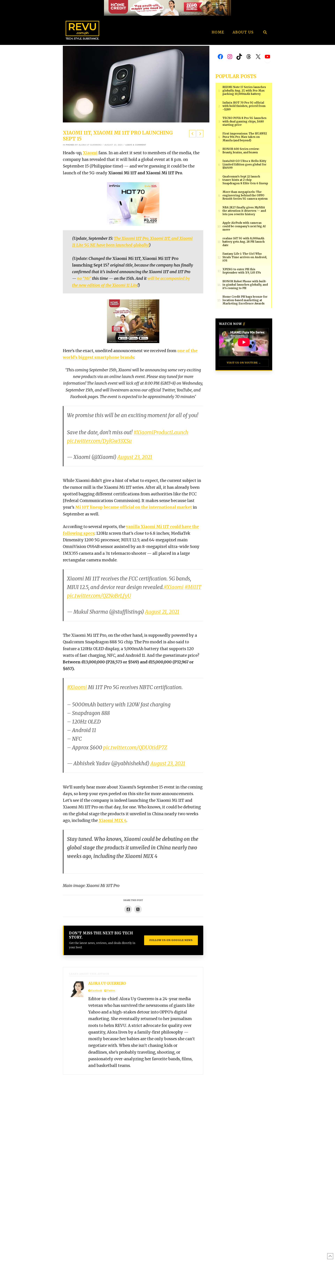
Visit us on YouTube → (244, 362)
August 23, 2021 (134, 457)
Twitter (110, 990)
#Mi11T (193, 587)
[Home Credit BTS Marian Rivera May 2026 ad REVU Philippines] (133, 320)
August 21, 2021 (162, 612)
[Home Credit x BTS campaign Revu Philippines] (167, 7)
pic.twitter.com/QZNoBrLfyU (99, 596)
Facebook (96, 990)
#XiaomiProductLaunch (160, 432)
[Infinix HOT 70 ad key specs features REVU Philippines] (133, 203)
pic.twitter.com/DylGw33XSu (99, 441)
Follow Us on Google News (171, 940)
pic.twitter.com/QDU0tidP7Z (135, 747)
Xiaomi (90, 152)
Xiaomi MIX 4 (112, 820)
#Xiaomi (174, 587)
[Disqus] (133, 1118)
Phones (70, 145)
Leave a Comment (135, 145)
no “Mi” (84, 278)
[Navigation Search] (265, 23)
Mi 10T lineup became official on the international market (133, 507)
